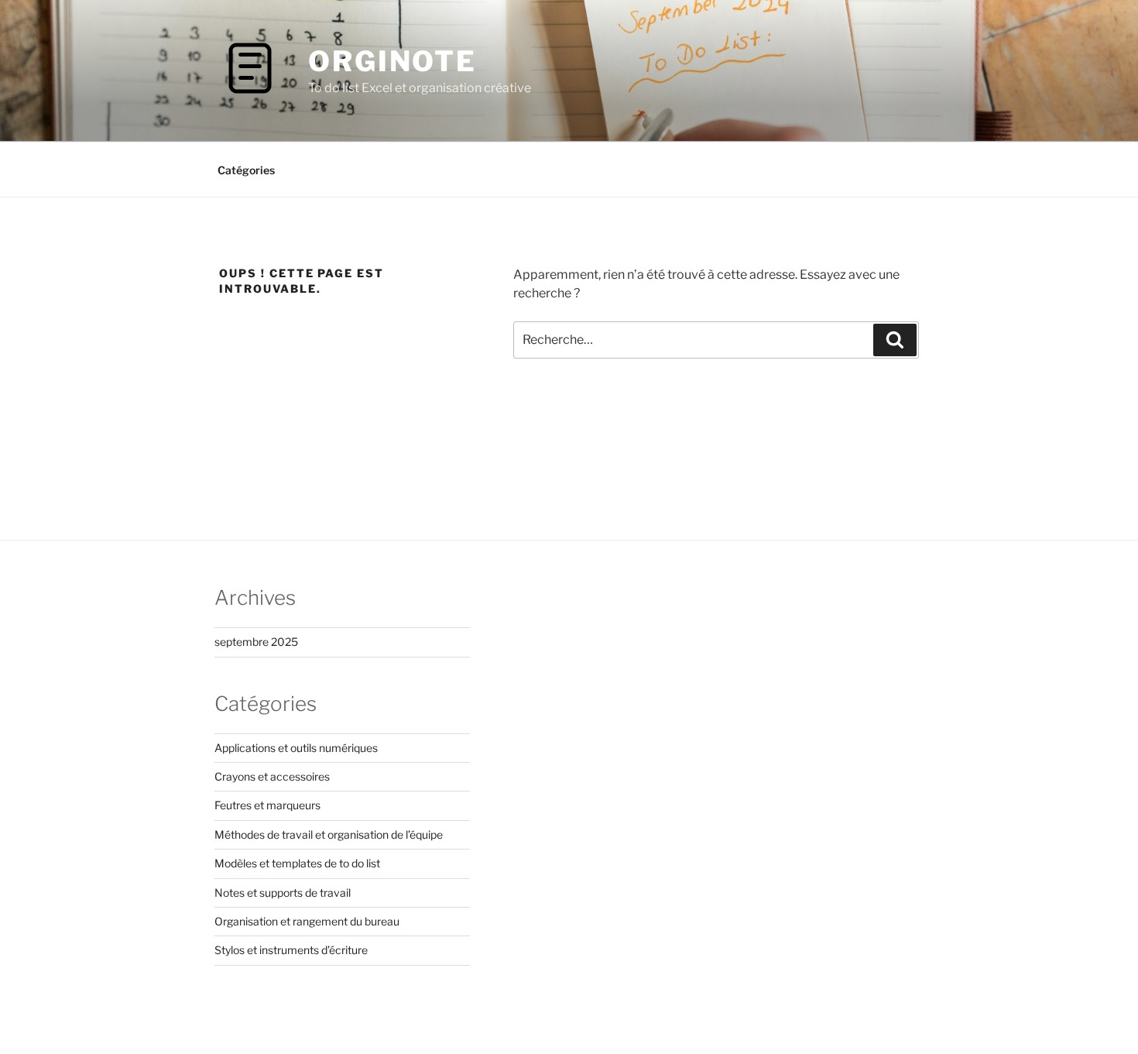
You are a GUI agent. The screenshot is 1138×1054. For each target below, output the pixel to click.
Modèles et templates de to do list (297, 863)
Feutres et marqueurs (267, 805)
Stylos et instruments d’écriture (291, 949)
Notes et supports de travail (282, 892)
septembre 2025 (256, 641)
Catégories (246, 170)
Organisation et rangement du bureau (306, 921)
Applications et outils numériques (296, 747)
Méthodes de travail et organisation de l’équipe (328, 834)
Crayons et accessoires (272, 776)
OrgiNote (392, 61)
